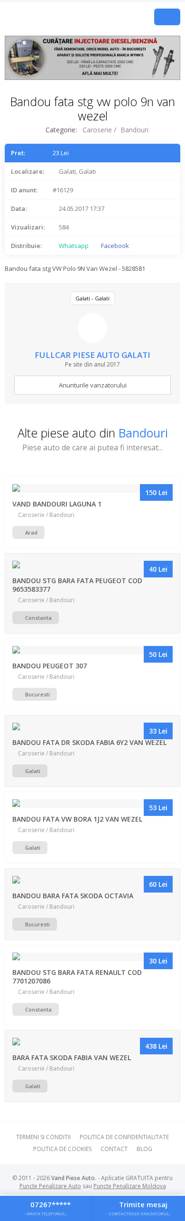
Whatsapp (73, 245)
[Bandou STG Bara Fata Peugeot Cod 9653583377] (92, 565)
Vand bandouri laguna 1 (57, 503)
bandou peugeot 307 (49, 665)
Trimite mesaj (139, 1208)
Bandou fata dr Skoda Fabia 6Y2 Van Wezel (89, 742)
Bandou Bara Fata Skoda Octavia (72, 895)
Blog (144, 1148)
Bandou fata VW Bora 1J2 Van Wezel (77, 819)
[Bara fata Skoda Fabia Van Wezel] (92, 1042)
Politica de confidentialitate (124, 1137)
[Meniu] (167, 17)
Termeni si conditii (43, 1137)
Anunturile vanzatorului (93, 385)
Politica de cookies (62, 1148)
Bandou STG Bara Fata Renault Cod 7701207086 (77, 976)
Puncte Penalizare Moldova (129, 1186)
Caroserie (97, 129)
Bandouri (134, 129)
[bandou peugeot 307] (92, 650)
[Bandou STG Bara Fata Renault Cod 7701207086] (92, 957)
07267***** (47, 1208)
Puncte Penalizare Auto (50, 1186)
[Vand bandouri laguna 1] (92, 488)
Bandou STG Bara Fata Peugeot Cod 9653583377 (77, 585)
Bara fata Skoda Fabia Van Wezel (71, 1057)
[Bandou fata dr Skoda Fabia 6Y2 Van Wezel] (92, 727)
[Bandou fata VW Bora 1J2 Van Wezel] (92, 803)
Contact (114, 1148)
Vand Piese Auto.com (66, 17)
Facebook (114, 245)
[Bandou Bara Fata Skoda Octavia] (92, 880)
